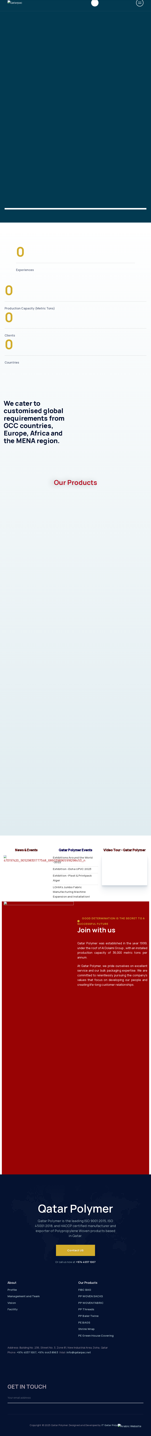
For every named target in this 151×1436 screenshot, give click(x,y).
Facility (12, 1309)
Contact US (75, 1250)
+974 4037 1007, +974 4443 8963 (37, 1352)
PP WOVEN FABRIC (90, 1303)
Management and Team (24, 1296)
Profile (12, 1290)
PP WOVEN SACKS (90, 1296)
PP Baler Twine (88, 1316)
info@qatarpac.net (78, 1352)
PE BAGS (84, 1322)
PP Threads (86, 1309)
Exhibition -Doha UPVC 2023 (72, 869)
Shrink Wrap (86, 1329)
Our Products (88, 1283)
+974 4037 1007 (86, 1262)
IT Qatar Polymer (111, 1425)
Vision (12, 1303)
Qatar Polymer (75, 1208)
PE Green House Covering (96, 1336)
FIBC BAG (84, 1290)
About (12, 1283)
